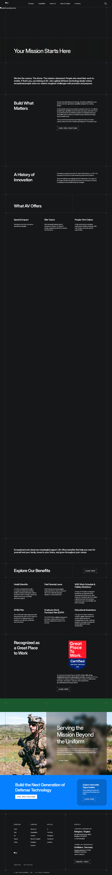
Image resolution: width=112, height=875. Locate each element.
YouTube (50, 832)
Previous (9, 529)
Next (103, 529)
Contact (33, 845)
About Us (53, 3)
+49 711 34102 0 (79, 854)
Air (15, 835)
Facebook (50, 839)
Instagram (50, 835)
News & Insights (65, 3)
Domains (31, 3)
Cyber (16, 842)
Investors (77, 3)
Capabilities (41, 3)
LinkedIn (49, 842)
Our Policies (28, 865)
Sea (15, 832)
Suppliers (33, 842)
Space (16, 839)
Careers (33, 835)
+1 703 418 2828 (79, 839)
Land (15, 829)
